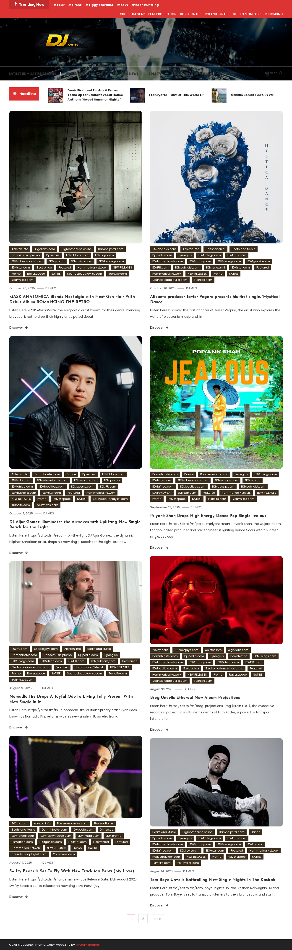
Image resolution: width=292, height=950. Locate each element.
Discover (16, 327)
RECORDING (274, 14)
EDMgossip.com (259, 261)
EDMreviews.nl (215, 267)
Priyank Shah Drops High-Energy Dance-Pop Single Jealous (208, 516)
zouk (61, 5)
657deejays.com (164, 249)
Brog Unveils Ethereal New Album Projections (195, 698)
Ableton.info (20, 249)
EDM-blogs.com (77, 255)
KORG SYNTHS (190, 14)
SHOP (124, 14)
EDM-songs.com (229, 261)
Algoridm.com (45, 249)
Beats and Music (243, 249)
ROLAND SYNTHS (217, 14)
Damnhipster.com (110, 249)
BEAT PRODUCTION (162, 14)
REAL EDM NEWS (125, 73)
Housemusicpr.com (166, 857)
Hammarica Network (92, 267)
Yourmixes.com (22, 280)
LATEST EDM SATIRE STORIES (32, 73)
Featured (65, 267)
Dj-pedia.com (162, 255)
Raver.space (36, 274)
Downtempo (238, 656)
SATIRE (55, 274)
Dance (71, 474)
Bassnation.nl (215, 249)
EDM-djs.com (104, 255)
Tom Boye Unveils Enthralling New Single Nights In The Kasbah (212, 880)
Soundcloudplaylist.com (84, 274)
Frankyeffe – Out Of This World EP (159, 95)
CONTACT (227, 73)
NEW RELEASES (122, 267)
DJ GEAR (138, 14)
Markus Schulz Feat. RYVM (235, 95)
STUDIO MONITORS (247, 14)
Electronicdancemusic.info (224, 668)
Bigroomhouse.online (76, 249)
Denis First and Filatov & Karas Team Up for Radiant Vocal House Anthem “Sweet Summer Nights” (78, 95)
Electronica (44, 267)
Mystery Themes (88, 944)
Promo (16, 274)
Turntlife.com (118, 274)
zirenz (77, 5)
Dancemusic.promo (26, 255)
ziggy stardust (101, 5)
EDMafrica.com (81, 261)
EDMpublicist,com (187, 267)
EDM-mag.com (200, 261)
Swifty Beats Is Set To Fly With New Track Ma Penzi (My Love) (71, 871)
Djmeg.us (53, 255)
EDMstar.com (21, 267)
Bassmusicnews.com (72, 823)
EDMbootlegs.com (111, 261)
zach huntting (147, 5)
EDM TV (155, 73)
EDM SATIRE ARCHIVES (84, 73)
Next (158, 918)
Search (271, 73)
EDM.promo (56, 261)
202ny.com (160, 650)
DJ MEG (50, 288)
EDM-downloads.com (27, 261)
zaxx (124, 5)
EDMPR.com (160, 267)
